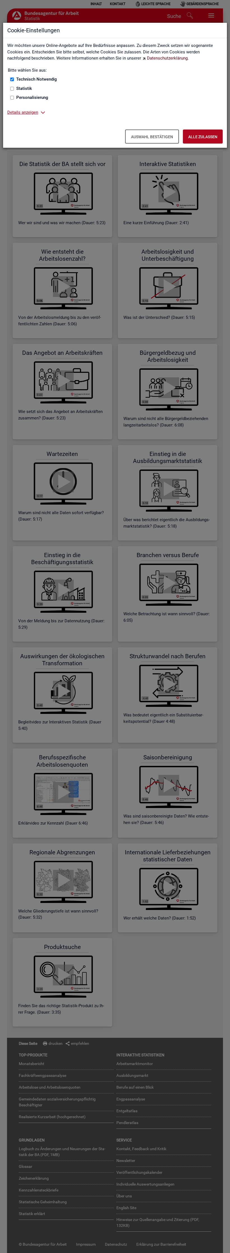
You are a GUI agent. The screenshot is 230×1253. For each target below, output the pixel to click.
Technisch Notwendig (36, 79)
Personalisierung (32, 97)
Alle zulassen (202, 137)
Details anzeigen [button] (22, 112)
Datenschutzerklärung (167, 58)
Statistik (24, 88)
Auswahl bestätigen (152, 137)
